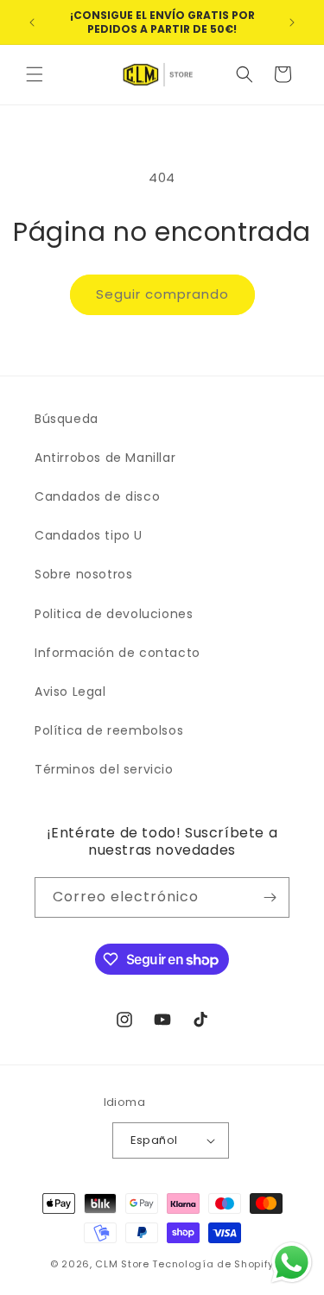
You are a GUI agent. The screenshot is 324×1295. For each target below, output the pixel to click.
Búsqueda (66, 418)
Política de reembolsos (109, 730)
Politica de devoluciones (114, 613)
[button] (35, 74)
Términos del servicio (104, 769)
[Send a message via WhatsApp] (291, 1262)
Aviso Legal (70, 691)
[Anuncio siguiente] (292, 22)
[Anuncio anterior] (32, 22)
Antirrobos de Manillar (105, 457)
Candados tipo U (89, 535)
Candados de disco (97, 496)
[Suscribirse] (270, 897)
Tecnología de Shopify (213, 1264)
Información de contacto (117, 652)
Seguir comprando (162, 294)
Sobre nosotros (83, 574)
